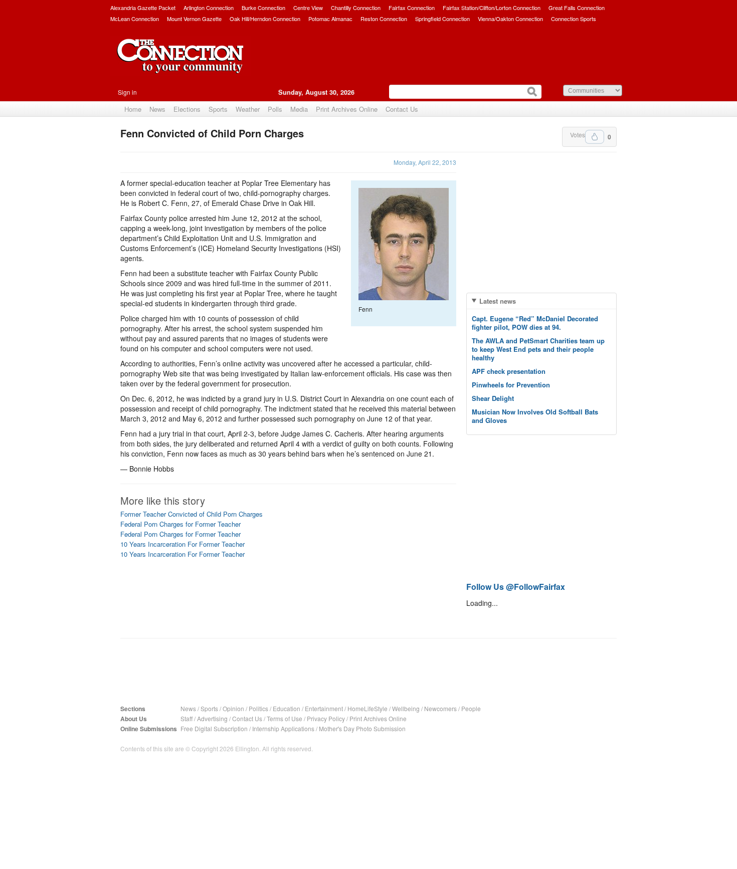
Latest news (497, 301)
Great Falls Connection (576, 8)
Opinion (233, 708)
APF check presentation (508, 371)
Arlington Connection (208, 8)
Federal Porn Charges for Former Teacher (180, 524)
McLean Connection (134, 19)
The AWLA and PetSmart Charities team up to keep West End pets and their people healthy (538, 349)
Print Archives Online (347, 109)
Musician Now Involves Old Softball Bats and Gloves (535, 416)
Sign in (127, 92)
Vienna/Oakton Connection (510, 19)
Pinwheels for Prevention (511, 384)
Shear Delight (493, 398)
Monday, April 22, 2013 (425, 162)
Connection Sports (573, 19)
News (157, 109)
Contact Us (402, 109)
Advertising (212, 718)
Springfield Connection (442, 19)
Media (299, 109)
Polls (275, 109)
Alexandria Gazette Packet (142, 8)
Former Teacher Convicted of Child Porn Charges (191, 514)
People (471, 708)
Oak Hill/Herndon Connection (265, 19)
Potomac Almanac (330, 19)
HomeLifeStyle (367, 708)
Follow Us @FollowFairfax (515, 586)
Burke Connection (263, 8)
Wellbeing (406, 708)
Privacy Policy (326, 718)
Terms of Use (284, 718)
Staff (186, 718)
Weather (248, 109)
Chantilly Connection (356, 8)
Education (286, 708)
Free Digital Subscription (214, 728)
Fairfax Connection (412, 8)
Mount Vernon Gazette (194, 19)
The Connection (180, 63)
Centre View (308, 8)
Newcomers (440, 708)
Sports (218, 109)
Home (132, 109)
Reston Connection (383, 19)
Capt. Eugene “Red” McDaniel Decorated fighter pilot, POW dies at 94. (535, 323)
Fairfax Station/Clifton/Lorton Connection (491, 8)
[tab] (541, 301)
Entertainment (324, 708)
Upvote (594, 137)
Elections (187, 109)
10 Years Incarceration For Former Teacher (182, 544)
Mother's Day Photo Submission (362, 728)
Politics (258, 708)
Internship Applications (283, 728)
